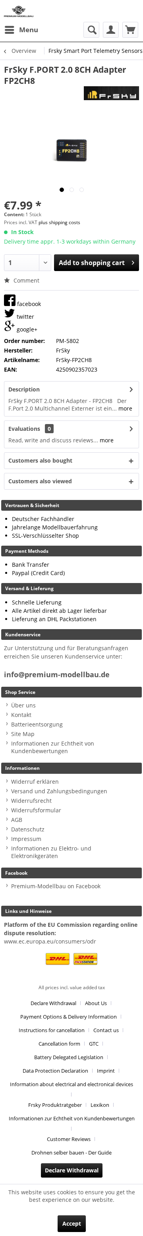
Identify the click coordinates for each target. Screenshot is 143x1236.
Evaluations (24, 428)
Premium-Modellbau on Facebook (55, 886)
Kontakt (21, 715)
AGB (16, 819)
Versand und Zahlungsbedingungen (59, 791)
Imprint (106, 1070)
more (124, 408)
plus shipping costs (59, 222)
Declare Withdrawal (53, 1003)
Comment (25, 280)
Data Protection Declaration (55, 1070)
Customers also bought (40, 460)
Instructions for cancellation (52, 1030)
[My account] (111, 30)
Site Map (23, 734)
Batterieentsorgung (37, 724)
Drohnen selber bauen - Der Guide (71, 1152)
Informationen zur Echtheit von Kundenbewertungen (52, 747)
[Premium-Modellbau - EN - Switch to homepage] (18, 11)
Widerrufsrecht (31, 800)
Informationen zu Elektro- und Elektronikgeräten (51, 852)
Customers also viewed (40, 481)
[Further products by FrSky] (111, 93)
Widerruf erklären (35, 781)
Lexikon (100, 1104)
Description (24, 389)
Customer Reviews (69, 1139)
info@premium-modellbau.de (57, 674)
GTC (94, 1043)
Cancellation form (59, 1043)
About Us (96, 1003)
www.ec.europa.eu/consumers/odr (50, 941)
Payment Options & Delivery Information (68, 1016)
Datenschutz (27, 829)
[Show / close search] (91, 30)
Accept (71, 1223)
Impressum (26, 839)
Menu (28, 29)
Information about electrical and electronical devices (71, 1084)
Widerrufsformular (36, 810)
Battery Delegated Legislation (68, 1057)
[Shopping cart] (130, 30)
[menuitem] (21, 30)
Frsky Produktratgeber (55, 1104)
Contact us (106, 1030)
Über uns (23, 705)
